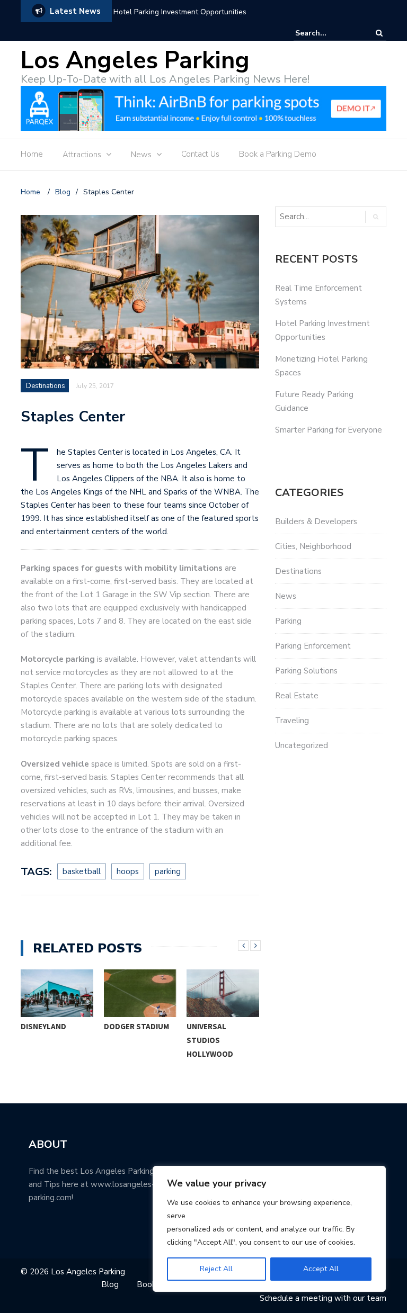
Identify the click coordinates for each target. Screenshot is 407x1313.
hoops (128, 871)
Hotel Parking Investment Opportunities (179, 12)
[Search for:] (327, 33)
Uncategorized (301, 745)
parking (168, 871)
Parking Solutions (306, 671)
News (141, 154)
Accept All (321, 1269)
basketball (82, 871)
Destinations (45, 386)
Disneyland (43, 1026)
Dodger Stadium (136, 1026)
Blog (110, 1284)
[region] (269, 1229)
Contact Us (200, 154)
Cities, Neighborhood (313, 546)
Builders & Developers (316, 521)
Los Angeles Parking (135, 60)
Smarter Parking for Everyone (328, 430)
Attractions (82, 154)
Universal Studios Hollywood (210, 1040)
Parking (288, 621)
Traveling (292, 720)
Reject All (216, 1269)
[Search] (379, 33)
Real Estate (296, 695)
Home (32, 154)
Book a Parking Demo (277, 154)
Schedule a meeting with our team (323, 1298)
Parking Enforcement (313, 646)
